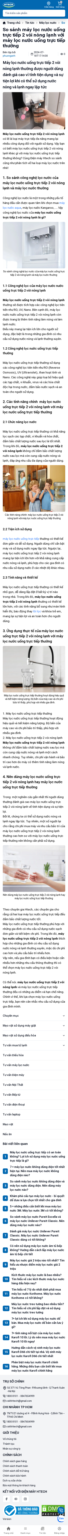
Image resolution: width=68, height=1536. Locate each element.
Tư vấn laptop (11, 1114)
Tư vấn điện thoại (14, 1104)
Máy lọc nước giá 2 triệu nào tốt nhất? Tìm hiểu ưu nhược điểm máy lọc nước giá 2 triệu (37, 1264)
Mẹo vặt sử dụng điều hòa (19, 1035)
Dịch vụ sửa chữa (12, 1480)
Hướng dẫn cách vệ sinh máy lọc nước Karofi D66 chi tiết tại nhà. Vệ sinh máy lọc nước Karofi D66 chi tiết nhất (36, 1352)
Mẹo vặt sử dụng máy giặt (19, 1025)
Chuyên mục (11, 1015)
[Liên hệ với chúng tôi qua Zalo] (61, 1518)
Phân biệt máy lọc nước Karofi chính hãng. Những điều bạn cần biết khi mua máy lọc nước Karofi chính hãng (37, 1366)
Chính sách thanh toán (15, 1466)
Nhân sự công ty (11, 1448)
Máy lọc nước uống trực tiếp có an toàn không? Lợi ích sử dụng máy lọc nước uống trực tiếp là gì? (37, 1156)
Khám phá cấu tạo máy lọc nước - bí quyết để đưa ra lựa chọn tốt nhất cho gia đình (37, 1198)
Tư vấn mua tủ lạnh (15, 1045)
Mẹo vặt (8, 1124)
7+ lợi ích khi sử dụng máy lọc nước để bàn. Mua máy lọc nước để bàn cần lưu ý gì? (37, 1323)
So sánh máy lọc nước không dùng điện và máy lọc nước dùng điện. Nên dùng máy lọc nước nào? (37, 1185)
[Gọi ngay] (61, 1510)
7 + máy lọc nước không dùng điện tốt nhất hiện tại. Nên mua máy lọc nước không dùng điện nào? (37, 1171)
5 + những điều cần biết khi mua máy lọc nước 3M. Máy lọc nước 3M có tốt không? (36, 1208)
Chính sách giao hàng (15, 1461)
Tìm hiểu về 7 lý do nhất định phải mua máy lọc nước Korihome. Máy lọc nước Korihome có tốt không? (36, 1294)
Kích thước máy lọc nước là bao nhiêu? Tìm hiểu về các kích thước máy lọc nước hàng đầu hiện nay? (38, 1279)
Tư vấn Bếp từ (11, 1094)
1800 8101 (12, 1396)
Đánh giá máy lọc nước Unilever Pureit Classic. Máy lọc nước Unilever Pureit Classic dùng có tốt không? (34, 1235)
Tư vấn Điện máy (13, 1075)
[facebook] (6, 1499)
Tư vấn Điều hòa (13, 1055)
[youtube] (15, 1499)
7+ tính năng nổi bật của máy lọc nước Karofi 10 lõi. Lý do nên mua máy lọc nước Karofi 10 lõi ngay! (38, 1337)
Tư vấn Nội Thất (13, 1084)
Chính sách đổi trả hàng (16, 1470)
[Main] (9, 4)
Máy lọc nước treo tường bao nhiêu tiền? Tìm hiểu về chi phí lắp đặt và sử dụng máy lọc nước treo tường (38, 1308)
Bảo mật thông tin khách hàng (19, 1485)
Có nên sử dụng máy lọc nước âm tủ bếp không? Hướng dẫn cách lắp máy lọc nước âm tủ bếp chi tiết (37, 1250)
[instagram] (25, 1499)
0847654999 (27, 1396)
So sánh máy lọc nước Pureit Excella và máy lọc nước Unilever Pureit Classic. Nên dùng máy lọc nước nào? (37, 1221)
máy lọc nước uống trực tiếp (21, 538)
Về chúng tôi (9, 1439)
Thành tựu (8, 1443)
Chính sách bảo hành (14, 1475)
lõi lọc (37, 611)
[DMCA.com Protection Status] (53, 1510)
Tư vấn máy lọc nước (16, 1065)
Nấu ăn (7, 1134)
